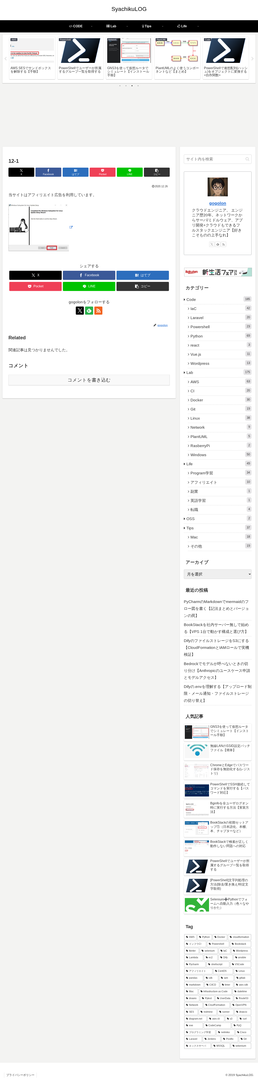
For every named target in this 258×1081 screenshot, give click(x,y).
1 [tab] (120, 86)
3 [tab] (132, 86)
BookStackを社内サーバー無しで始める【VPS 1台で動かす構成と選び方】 (216, 628)
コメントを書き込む (89, 380)
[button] (157, 172)
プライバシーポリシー (20, 1075)
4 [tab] (138, 86)
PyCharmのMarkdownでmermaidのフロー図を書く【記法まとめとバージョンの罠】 (216, 609)
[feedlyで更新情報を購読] (89, 311)
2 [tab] (126, 86)
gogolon (217, 203)
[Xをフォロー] (80, 311)
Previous (5, 59)
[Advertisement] (129, 116)
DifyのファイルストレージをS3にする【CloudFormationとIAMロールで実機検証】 (216, 648)
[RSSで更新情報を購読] (98, 311)
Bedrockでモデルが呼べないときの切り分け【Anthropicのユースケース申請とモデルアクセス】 (217, 671)
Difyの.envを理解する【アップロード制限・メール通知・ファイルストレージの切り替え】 (218, 693)
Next (253, 59)
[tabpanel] (32, 58)
